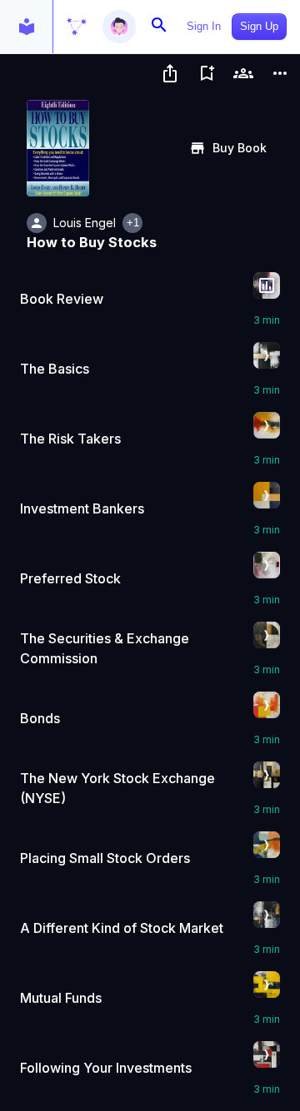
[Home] (77, 27)
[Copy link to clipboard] (170, 73)
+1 (133, 222)
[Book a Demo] (243, 73)
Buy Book (239, 148)
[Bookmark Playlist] (206, 73)
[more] (280, 73)
